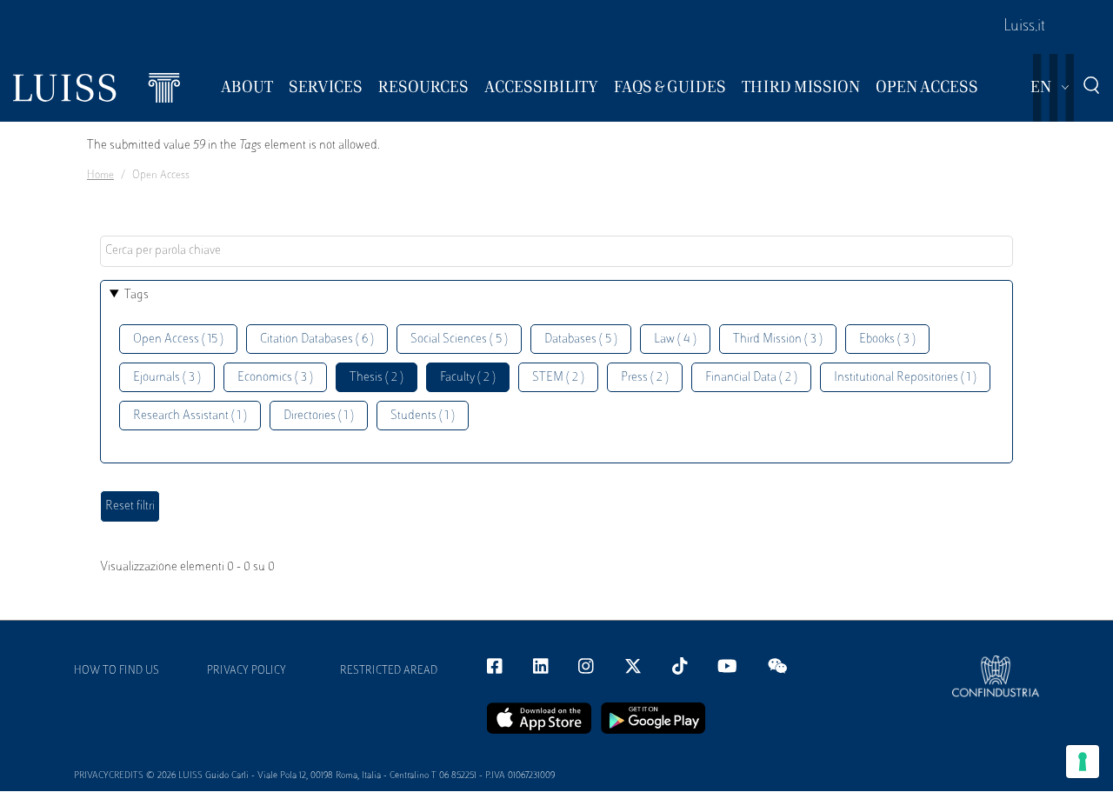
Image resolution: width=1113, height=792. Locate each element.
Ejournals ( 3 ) (167, 377)
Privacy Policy (246, 671)
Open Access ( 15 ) (178, 339)
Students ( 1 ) (422, 416)
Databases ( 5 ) (580, 339)
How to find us (116, 671)
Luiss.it (1024, 27)
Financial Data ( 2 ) (751, 377)
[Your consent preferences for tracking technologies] (1082, 761)
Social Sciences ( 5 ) (459, 339)
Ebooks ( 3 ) (887, 339)
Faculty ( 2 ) (468, 377)
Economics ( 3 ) (275, 377)
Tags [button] (136, 295)
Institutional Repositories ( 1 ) (905, 377)
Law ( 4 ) (675, 339)
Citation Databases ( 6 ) (317, 339)
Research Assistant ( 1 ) (190, 416)
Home (100, 175)
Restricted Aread (388, 671)
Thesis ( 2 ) (376, 377)
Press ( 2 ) (645, 377)
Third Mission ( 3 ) (778, 339)
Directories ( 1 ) (318, 416)
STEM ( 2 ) (558, 377)
